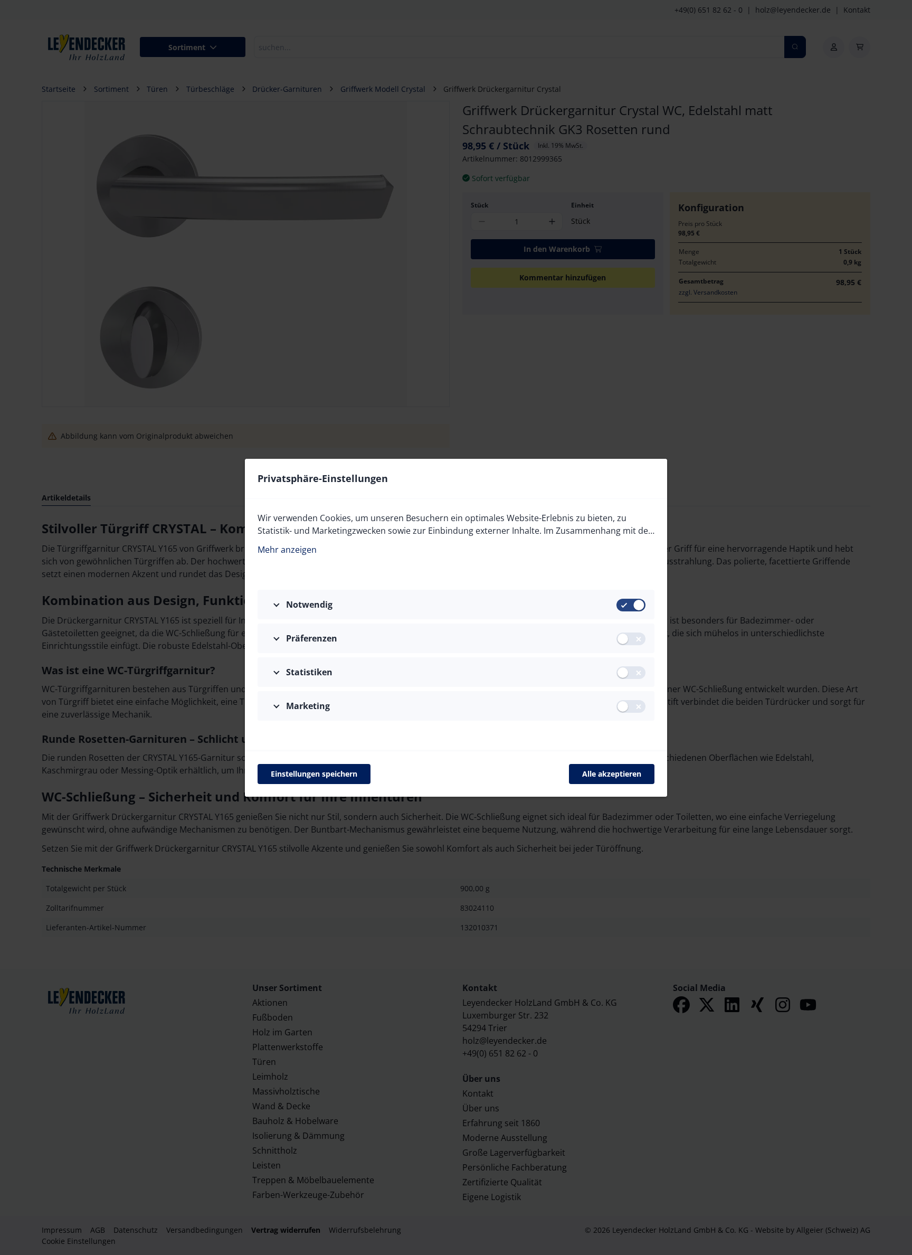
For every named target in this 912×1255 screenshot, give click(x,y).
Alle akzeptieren (611, 774)
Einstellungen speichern (314, 774)
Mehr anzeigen (287, 549)
